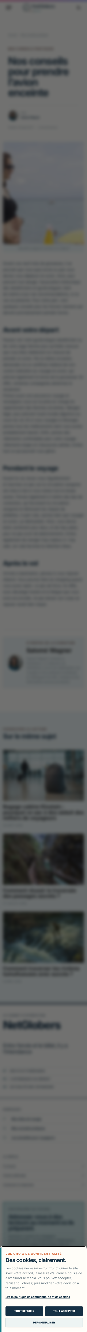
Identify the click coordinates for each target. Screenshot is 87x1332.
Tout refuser (24, 1311)
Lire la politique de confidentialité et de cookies (37, 1297)
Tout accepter (64, 1311)
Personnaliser (44, 1322)
